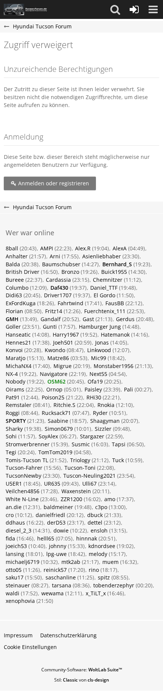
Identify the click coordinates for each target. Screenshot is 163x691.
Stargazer (92, 436)
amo (109, 499)
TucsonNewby (23, 475)
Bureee (15, 279)
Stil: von (81, 680)
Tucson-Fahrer (24, 467)
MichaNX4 (18, 366)
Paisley (93, 389)
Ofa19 (95, 381)
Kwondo (55, 350)
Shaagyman (105, 420)
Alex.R (83, 248)
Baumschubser (61, 264)
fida (10, 538)
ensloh (99, 530)
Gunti (50, 326)
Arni (55, 256)
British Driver (22, 271)
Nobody (15, 381)
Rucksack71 (56, 412)
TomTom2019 (55, 452)
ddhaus (15, 522)
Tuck (118, 460)
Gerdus (125, 319)
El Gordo (104, 295)
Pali (128, 389)
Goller (13, 326)
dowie (61, 530)
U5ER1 (14, 483)
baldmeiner (58, 507)
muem (110, 561)
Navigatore (53, 373)
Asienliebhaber (101, 256)
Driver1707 (58, 295)
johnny (57, 546)
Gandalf (51, 319)
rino (94, 569)
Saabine (58, 420)
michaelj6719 (22, 561)
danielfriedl (50, 515)
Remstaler (18, 404)
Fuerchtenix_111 (104, 311)
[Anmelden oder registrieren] (134, 9)
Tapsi (118, 444)
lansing (15, 553)
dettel (95, 522)
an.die (14, 507)
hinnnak (86, 538)
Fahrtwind (70, 303)
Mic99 (98, 358)
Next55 (98, 373)
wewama (52, 593)
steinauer (18, 585)
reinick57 (55, 569)
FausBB (114, 303)
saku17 (15, 577)
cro (10, 515)
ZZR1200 (71, 499)
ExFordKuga (21, 303)
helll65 (45, 538)
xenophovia (20, 600)
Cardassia (58, 279)
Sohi (11, 436)
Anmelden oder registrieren (53, 183)
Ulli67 (89, 483)
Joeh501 (63, 342)
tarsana (61, 585)
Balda (13, 264)
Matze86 (58, 358)
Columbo (17, 287)
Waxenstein (76, 491)
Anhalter (17, 256)
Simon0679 (59, 428)
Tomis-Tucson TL (27, 460)
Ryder (100, 412)
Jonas (102, 342)
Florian (14, 311)
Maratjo (15, 358)
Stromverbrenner (28, 444)
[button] (115, 9)
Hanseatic (18, 334)
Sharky (14, 428)
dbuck (95, 515)
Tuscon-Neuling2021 (89, 475)
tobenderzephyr (113, 585)
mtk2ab (70, 561)
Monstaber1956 (113, 366)
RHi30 (93, 397)
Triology (80, 460)
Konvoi (14, 350)
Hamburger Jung (100, 326)
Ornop (54, 389)
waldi (12, 593)
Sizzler (103, 428)
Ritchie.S (64, 404)
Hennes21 (18, 342)
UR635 (52, 483)
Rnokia (105, 404)
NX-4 (12, 373)
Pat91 (13, 397)
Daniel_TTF (104, 287)
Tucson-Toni (80, 467)
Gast (88, 319)
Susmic (81, 444)
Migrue (62, 366)
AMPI (46, 248)
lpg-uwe (56, 553)
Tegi (11, 452)
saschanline (60, 577)
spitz (104, 577)
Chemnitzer (107, 279)
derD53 (56, 522)
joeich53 (16, 546)
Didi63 (14, 295)
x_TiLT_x (96, 593)
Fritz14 (53, 311)
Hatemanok (115, 334)
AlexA (120, 248)
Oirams (15, 389)
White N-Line (22, 499)
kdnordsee (101, 546)
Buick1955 (114, 271)
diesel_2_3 (18, 530)
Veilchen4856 (22, 491)
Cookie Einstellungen (30, 647)
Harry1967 (66, 334)
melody (98, 553)
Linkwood (99, 350)
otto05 (14, 569)
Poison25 (53, 397)
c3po (101, 507)
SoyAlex (48, 436)
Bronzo (70, 271)
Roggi (13, 412)
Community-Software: (81, 669)
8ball (12, 248)
